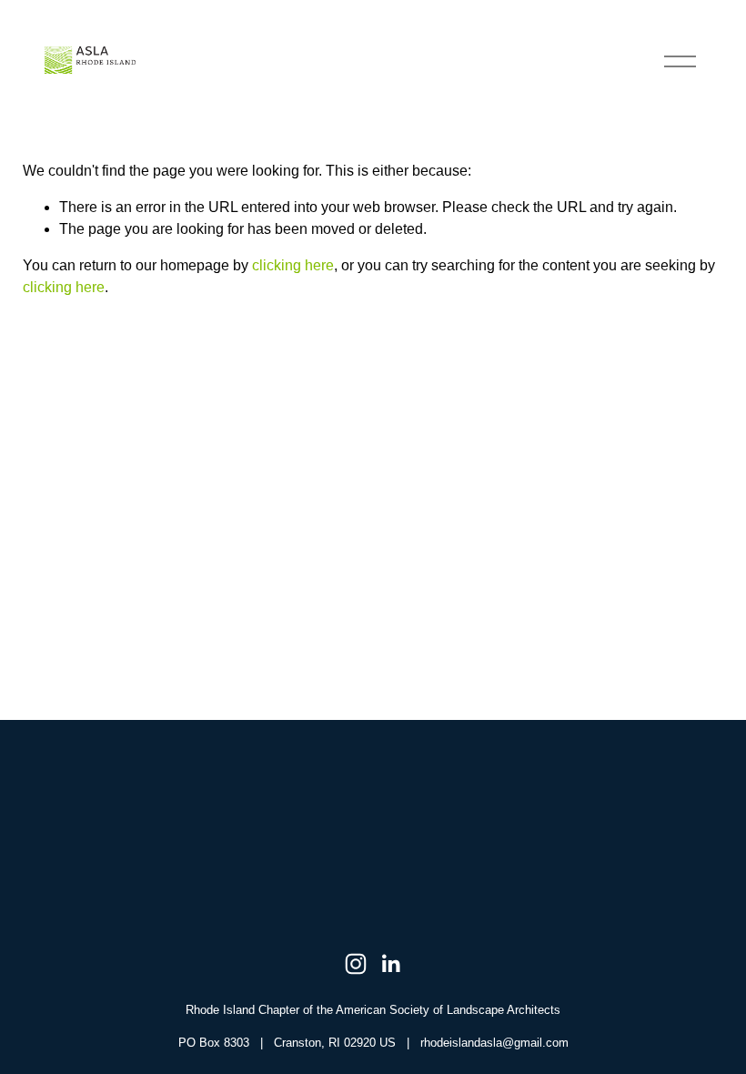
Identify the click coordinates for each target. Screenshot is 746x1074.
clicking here (293, 265)
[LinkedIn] (390, 964)
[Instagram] (356, 964)
